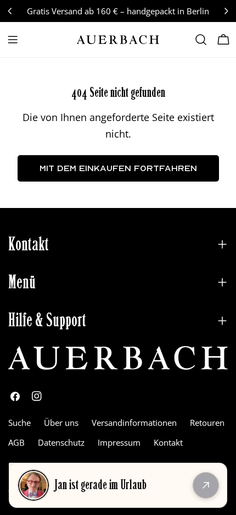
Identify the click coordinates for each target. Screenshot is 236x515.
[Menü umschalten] (13, 40)
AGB (16, 442)
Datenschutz (61, 442)
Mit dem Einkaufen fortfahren (118, 168)
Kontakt (168, 442)
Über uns (61, 422)
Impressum (119, 442)
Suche (19, 422)
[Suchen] (201, 40)
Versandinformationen (134, 422)
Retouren (207, 422)
